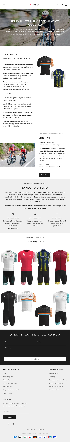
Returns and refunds (56, 383)
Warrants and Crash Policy (58, 380)
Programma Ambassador (11, 390)
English (40, 429)
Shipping (52, 377)
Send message (35, 359)
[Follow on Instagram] (8, 424)
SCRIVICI (44, 174)
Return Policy (7, 393)
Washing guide (8, 377)
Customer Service (55, 390)
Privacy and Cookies (56, 386)
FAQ (4, 373)
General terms (54, 373)
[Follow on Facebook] (4, 424)
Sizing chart (7, 380)
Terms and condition (10, 383)
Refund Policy (7, 386)
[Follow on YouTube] (13, 424)
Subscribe (9, 417)
